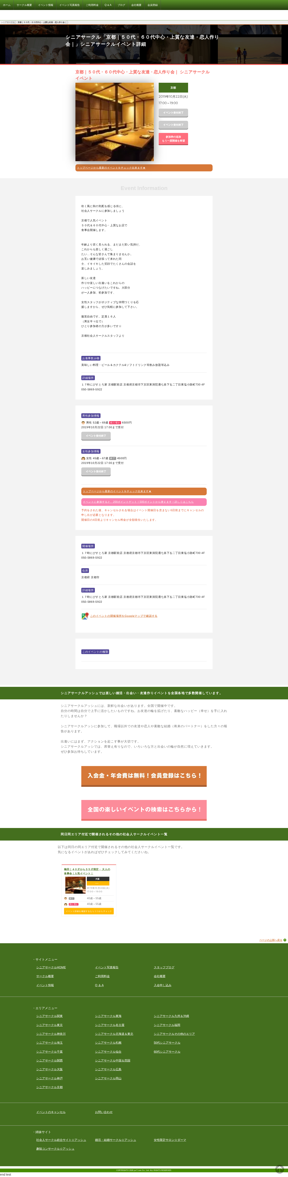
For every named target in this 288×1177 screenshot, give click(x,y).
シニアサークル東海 (108, 1016)
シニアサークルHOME (51, 967)
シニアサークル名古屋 (109, 1025)
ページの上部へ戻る (270, 940)
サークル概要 (45, 976)
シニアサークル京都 (49, 1087)
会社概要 (160, 976)
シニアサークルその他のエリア (174, 1033)
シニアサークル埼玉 (49, 1042)
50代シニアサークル (167, 1042)
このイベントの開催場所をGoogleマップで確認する (124, 615)
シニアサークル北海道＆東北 (114, 1033)
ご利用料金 (102, 976)
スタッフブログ (164, 967)
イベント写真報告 (107, 967)
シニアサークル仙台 (108, 1051)
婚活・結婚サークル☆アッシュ (115, 1140)
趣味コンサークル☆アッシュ (55, 1148)
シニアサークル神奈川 (51, 1033)
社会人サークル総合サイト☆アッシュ (61, 1140)
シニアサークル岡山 (108, 1078)
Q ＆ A (99, 985)
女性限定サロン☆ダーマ (170, 1140)
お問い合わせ (104, 1112)
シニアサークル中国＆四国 (112, 1060)
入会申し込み (162, 985)
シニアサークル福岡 (167, 1025)
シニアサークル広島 (108, 1069)
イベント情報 (45, 985)
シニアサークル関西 (49, 1060)
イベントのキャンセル (51, 1112)
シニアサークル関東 (49, 1016)
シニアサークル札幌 (108, 1042)
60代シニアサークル (167, 1051)
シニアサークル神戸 (49, 1078)
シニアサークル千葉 (49, 1051)
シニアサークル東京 (49, 1025)
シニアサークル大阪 (49, 1069)
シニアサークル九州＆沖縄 (171, 1016)
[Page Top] (279, 1172)
